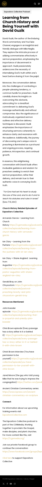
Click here (7, 458)
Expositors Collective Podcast (17, 11)
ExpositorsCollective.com (15, 415)
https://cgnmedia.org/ (13, 438)
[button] (39, 4)
